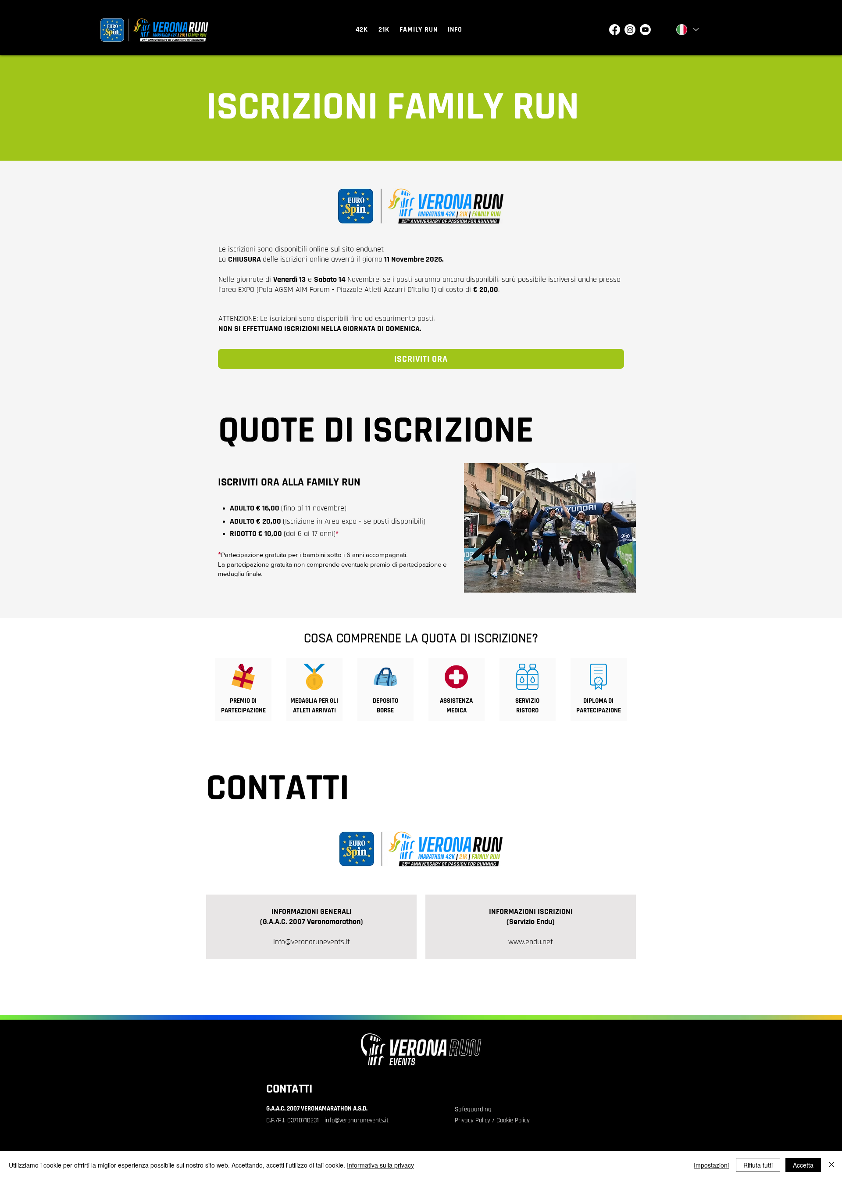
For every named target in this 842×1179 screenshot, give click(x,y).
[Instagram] (629, 29)
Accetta (803, 1165)
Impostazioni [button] (711, 1165)
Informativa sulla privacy (380, 1165)
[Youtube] (645, 29)
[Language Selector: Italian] (687, 30)
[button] (361, 30)
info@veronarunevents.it (311, 942)
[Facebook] (614, 29)
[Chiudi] (831, 1165)
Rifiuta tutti (758, 1165)
